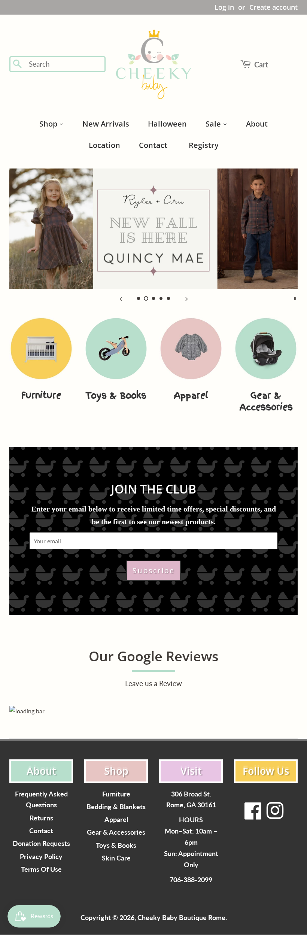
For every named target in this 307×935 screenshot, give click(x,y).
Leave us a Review (153, 683)
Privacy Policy (41, 856)
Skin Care (116, 858)
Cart (261, 64)
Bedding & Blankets (116, 807)
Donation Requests (41, 843)
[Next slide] (186, 298)
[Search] (17, 64)
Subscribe (153, 570)
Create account (273, 7)
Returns (41, 818)
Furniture (116, 794)
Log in (224, 7)
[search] (64, 64)
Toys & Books (116, 845)
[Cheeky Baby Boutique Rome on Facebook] (253, 815)
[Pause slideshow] (295, 298)
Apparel (116, 819)
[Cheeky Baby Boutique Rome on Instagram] (275, 815)
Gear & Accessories (116, 832)
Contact (41, 831)
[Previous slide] (120, 298)
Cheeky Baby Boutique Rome (181, 918)
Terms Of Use (41, 869)
